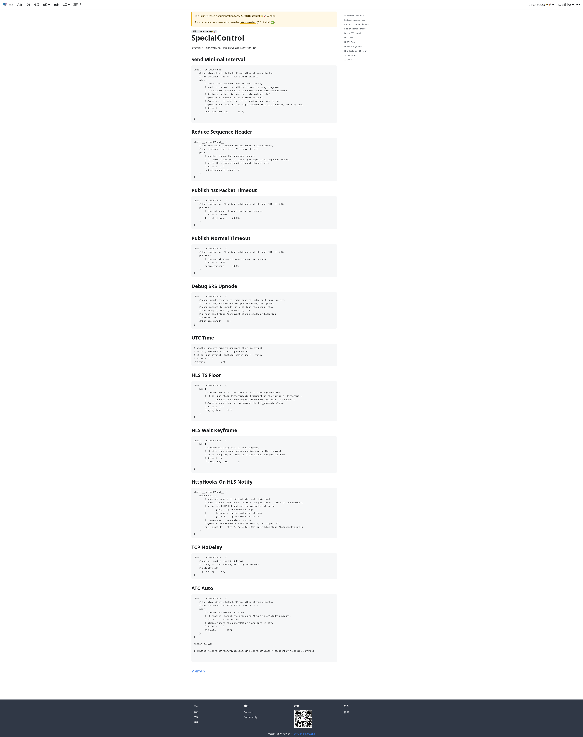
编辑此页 (200, 671)
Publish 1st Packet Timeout (356, 24)
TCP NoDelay (350, 55)
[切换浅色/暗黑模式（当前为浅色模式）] (578, 4)
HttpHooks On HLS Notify (355, 50)
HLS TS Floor (350, 42)
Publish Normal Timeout (355, 28)
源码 (75, 4)
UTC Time (348, 37)
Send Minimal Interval (354, 15)
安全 (56, 4)
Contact (248, 712)
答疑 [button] (45, 4)
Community (250, 717)
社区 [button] (64, 4)
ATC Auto (348, 59)
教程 (36, 4)
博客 (28, 4)
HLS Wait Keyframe (352, 46)
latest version (248, 22)
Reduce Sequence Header (355, 20)
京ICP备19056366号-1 (303, 734)
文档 (19, 4)
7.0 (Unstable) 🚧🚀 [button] (540, 4)
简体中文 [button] (566, 4)
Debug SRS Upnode (353, 33)
